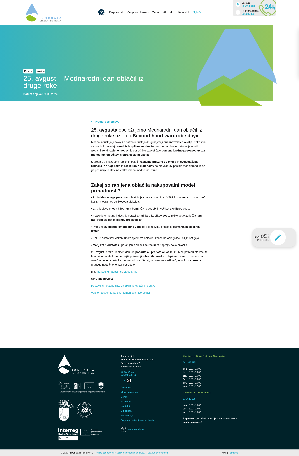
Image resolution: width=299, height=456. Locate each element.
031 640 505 (189, 398)
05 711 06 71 (127, 371)
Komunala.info (136, 429)
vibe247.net (131, 271)
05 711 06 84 (248, 6)
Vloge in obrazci (138, 12)
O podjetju (126, 410)
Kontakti (184, 12)
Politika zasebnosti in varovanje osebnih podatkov (120, 452)
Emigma (234, 452)
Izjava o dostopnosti (157, 452)
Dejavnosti (116, 12)
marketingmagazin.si (109, 271)
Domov (28, 71)
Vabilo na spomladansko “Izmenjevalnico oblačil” (121, 292)
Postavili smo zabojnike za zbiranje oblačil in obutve (123, 285)
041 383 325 (189, 362)
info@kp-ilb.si (128, 375)
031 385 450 (248, 14)
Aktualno (169, 12)
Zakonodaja (127, 415)
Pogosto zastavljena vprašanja (137, 420)
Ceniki (156, 12)
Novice (40, 71)
